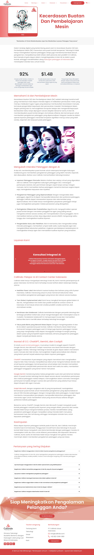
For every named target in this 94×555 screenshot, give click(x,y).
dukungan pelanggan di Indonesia (57, 59)
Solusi (43, 3)
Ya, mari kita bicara (47, 516)
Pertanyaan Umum (39, 551)
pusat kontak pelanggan (30, 345)
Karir (27, 540)
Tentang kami (31, 528)
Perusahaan (63, 3)
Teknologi (34, 3)
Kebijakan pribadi (56, 551)
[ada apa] (13, 544)
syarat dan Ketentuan (73, 551)
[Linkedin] (5, 544)
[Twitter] (8, 544)
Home (26, 3)
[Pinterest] (11, 544)
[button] (15, 259)
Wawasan (52, 3)
